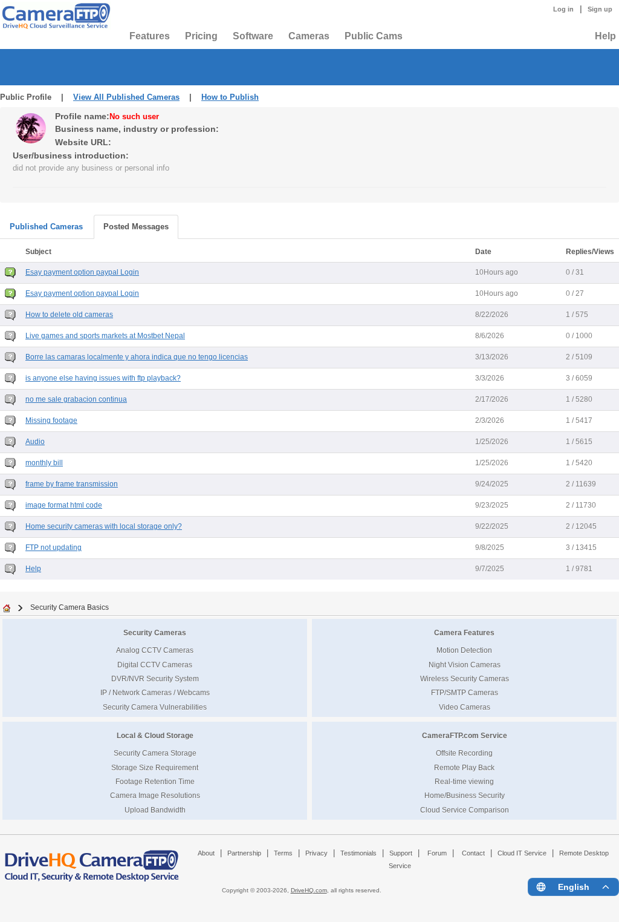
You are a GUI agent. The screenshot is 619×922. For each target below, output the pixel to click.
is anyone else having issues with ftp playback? (103, 378)
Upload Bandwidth (155, 810)
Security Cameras (154, 632)
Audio (35, 441)
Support (400, 853)
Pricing (201, 36)
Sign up (600, 9)
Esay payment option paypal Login (82, 272)
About (206, 853)
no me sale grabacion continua (76, 399)
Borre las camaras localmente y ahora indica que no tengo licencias (136, 357)
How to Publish (230, 97)
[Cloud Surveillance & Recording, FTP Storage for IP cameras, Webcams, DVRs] (54, 16)
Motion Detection (464, 650)
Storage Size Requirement (154, 767)
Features (149, 36)
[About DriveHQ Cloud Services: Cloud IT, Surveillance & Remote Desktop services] (92, 860)
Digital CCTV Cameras (154, 665)
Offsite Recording (464, 753)
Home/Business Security (464, 795)
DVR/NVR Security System (155, 678)
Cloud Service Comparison (464, 810)
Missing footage (51, 420)
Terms (283, 853)
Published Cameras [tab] (46, 226)
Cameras (308, 36)
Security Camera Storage (155, 753)
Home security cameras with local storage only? (103, 526)
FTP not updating (53, 547)
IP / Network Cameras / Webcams (155, 692)
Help (605, 36)
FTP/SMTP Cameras (464, 692)
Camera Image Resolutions (155, 795)
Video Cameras (464, 707)
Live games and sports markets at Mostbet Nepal (105, 336)
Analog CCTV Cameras (154, 650)
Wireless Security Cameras (464, 678)
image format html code (63, 505)
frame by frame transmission (71, 484)
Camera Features (464, 632)
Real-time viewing (464, 781)
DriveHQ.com (309, 890)
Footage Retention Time (155, 781)
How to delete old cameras (69, 314)
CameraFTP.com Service (464, 735)
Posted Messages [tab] (136, 226)
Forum (437, 853)
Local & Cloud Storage (155, 735)
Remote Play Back (464, 767)
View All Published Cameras (126, 97)
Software (253, 36)
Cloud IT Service (521, 853)
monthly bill (44, 463)
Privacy (316, 853)
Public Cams (374, 36)
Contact (473, 853)
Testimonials (358, 853)
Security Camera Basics (69, 607)
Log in (563, 9)
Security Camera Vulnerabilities (155, 707)
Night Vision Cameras (465, 665)
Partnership (244, 853)
